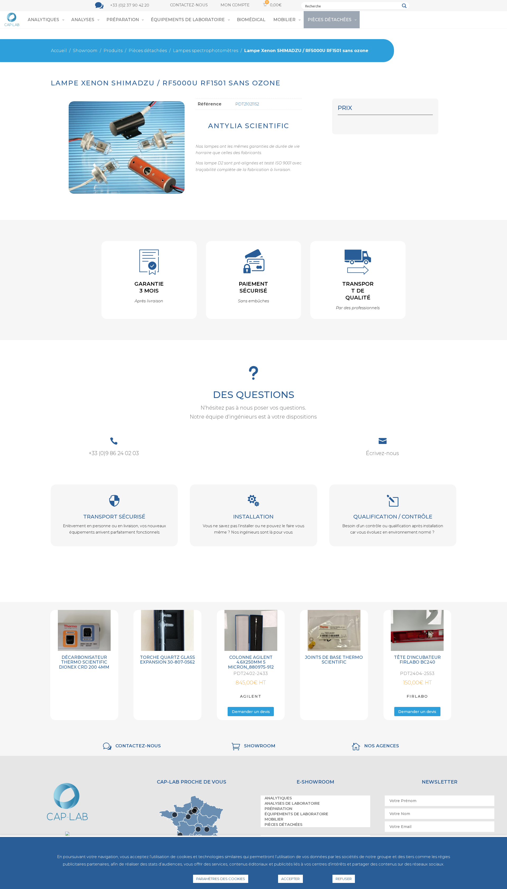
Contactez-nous (189, 5)
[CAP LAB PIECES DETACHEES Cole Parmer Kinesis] (127, 192)
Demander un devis (250, 712)
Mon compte (235, 5)
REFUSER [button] (344, 879)
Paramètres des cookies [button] (220, 879)
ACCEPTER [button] (290, 879)
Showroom (259, 746)
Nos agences (381, 746)
